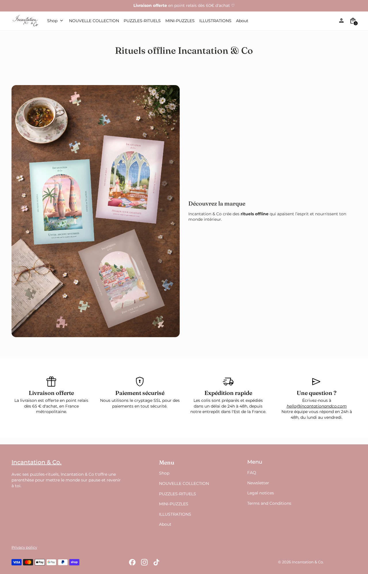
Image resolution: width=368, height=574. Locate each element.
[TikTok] (156, 562)
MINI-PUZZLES (173, 503)
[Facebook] (132, 562)
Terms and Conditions (269, 503)
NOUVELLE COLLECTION (184, 483)
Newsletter (258, 482)
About (165, 524)
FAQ (251, 472)
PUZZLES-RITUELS (177, 493)
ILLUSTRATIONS (175, 514)
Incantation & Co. (308, 562)
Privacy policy (24, 547)
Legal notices (260, 493)
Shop (164, 473)
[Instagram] (144, 562)
